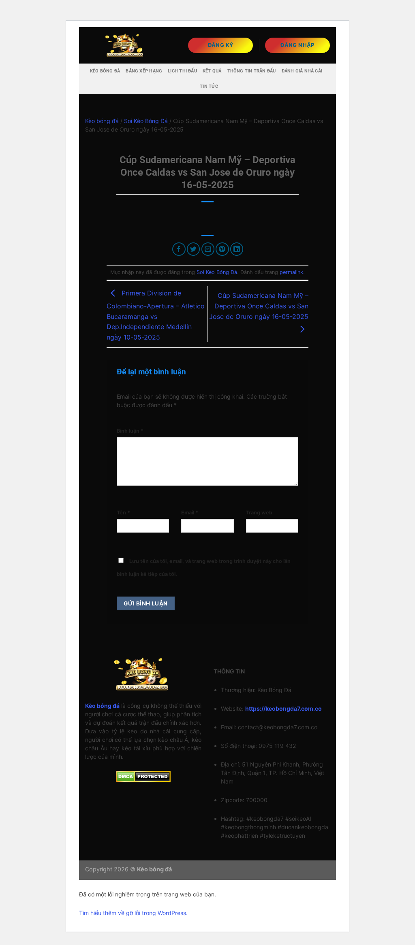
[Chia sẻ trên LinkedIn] (237, 249)
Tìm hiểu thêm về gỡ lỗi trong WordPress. (133, 912)
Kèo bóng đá (105, 71)
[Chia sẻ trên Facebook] (179, 249)
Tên (123, 513)
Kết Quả (212, 71)
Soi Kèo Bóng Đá (146, 120)
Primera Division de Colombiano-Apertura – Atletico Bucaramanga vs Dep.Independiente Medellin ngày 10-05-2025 (156, 315)
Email (189, 513)
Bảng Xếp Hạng (144, 71)
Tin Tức (209, 86)
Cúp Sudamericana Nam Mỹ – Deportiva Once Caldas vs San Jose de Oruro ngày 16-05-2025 (258, 305)
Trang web (259, 513)
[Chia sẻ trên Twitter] (193, 249)
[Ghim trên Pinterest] (222, 249)
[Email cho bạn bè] (208, 249)
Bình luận (130, 431)
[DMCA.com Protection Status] (143, 776)
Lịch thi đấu (182, 71)
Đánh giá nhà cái (302, 71)
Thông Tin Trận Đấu (251, 71)
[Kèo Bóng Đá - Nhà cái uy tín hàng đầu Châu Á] (125, 45)
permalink (291, 272)
